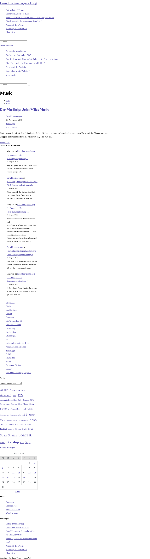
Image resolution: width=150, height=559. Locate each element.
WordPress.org (12, 513)
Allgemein (10, 302)
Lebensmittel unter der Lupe (17, 343)
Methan (9, 420)
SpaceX (9, 369)
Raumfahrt (10, 358)
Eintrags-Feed (11, 506)
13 (19, 472)
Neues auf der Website (16, 67)
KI (7, 339)
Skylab (18, 429)
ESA (31, 404)
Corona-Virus (5, 404)
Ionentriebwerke (15, 415)
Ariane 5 (22, 389)
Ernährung (10, 328)
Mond (15, 420)
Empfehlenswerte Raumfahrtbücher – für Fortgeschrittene (32, 59)
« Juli (17, 491)
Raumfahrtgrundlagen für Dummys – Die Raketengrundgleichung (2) (21, 155)
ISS (25, 414)
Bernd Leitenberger (14, 116)
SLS (24, 428)
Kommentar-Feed (13, 509)
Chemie (9, 314)
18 (8, 477)
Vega (27, 442)
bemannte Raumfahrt (8, 400)
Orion (2, 424)
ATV (20, 395)
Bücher (9, 306)
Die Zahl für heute (13, 325)
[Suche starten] (29, 85)
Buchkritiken (11, 310)
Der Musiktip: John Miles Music (24, 109)
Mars (2, 419)
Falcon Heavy (16, 409)
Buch (19, 400)
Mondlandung (23, 420)
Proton (11, 424)
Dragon (14, 404)
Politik (8, 354)
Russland (28, 424)
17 (3, 477)
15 (29, 472)
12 (13, 472)
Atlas (14, 396)
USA (22, 443)
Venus (3, 447)
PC (7, 424)
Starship (13, 442)
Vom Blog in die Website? (18, 71)
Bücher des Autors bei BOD (18, 55)
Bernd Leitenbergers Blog (18, 3)
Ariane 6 (5, 395)
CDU (32, 400)
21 (24, 477)
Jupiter (32, 415)
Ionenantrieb (4, 415)
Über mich (11, 75)
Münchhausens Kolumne (16, 347)
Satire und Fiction (13, 365)
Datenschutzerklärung (16, 51)
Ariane (13, 389)
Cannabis (26, 400)
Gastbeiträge (11, 332)
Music (8, 103)
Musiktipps (10, 124)
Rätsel (8, 361)
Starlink (2, 443)
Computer (10, 317)
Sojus (30, 429)
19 (13, 477)
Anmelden (10, 502)
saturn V (11, 429)
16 (35, 472)
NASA (33, 419)
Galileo (31, 409)
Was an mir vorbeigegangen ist (18, 372)
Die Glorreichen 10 (14, 321)
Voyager (11, 448)
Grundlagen (11, 336)
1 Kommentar (11, 127)
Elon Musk (23, 404)
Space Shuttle (8, 435)
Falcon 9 (4, 408)
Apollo (4, 389)
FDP (24, 409)
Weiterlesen (5, 142)
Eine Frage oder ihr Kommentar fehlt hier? (25, 63)
